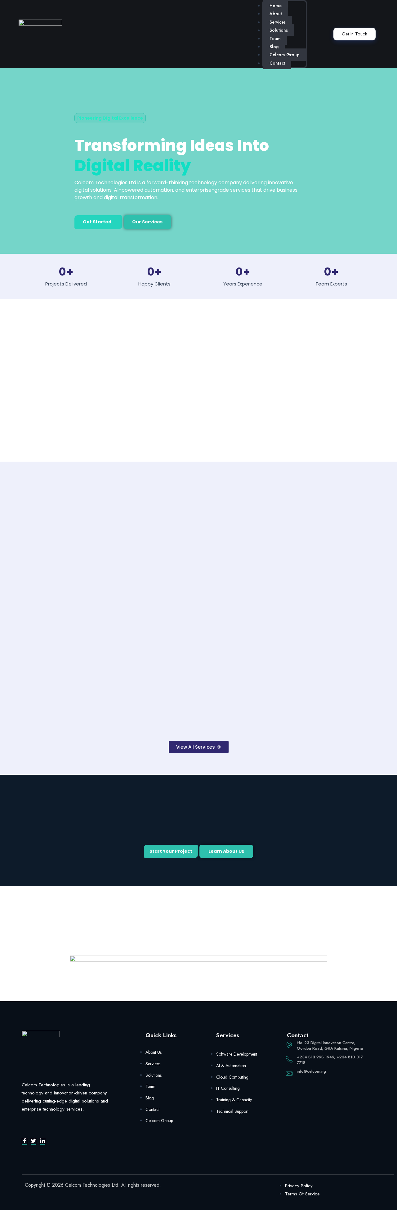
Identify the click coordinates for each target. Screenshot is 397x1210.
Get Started (97, 222)
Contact (277, 63)
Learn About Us (226, 851)
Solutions (279, 30)
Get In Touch (354, 33)
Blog (274, 46)
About (276, 14)
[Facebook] (24, 1141)
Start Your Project (170, 851)
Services (278, 22)
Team (275, 38)
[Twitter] (33, 1141)
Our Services (147, 222)
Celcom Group (285, 55)
